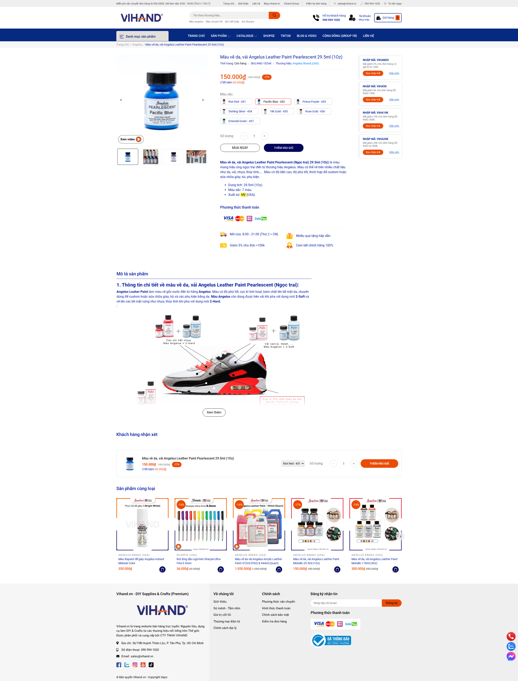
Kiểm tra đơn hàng (316, 3)
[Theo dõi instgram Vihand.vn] (135, 664)
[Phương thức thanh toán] (245, 218)
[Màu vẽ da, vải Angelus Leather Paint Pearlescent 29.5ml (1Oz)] (161, 99)
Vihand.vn (139, 677)
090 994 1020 (331, 19)
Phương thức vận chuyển (278, 601)
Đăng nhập (364, 19)
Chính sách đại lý (225, 628)
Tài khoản (365, 16)
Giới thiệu (243, 3)
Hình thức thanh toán (276, 608)
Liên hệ (256, 3)
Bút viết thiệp (232, 21)
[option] (161, 99)
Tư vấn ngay (395, 3)
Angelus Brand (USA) (306, 63)
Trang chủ (228, 3)
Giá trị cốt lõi (222, 615)
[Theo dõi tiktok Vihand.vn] (151, 664)
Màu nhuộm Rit (214, 21)
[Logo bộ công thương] (331, 640)
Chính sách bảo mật (275, 615)
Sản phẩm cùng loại (135, 488)
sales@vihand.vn (142, 656)
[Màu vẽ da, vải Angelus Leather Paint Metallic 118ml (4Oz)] (375, 524)
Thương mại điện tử (226, 621)
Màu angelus (196, 21)
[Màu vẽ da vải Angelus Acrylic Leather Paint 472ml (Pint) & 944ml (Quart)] (259, 524)
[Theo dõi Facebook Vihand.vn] (118, 664)
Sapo (164, 677)
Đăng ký (392, 603)
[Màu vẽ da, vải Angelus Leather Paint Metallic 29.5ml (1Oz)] (317, 524)
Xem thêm (214, 412)
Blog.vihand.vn (272, 3)
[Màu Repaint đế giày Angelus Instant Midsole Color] (142, 524)
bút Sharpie (248, 21)
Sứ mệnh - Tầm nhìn (226, 608)
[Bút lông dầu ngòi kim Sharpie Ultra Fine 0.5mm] (201, 524)
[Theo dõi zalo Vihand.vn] (126, 664)
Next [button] (202, 99)
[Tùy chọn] (162, 569)
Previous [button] (120, 99)
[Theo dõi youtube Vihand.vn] (143, 664)
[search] (274, 15)
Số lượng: (227, 136)
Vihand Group (291, 3)
